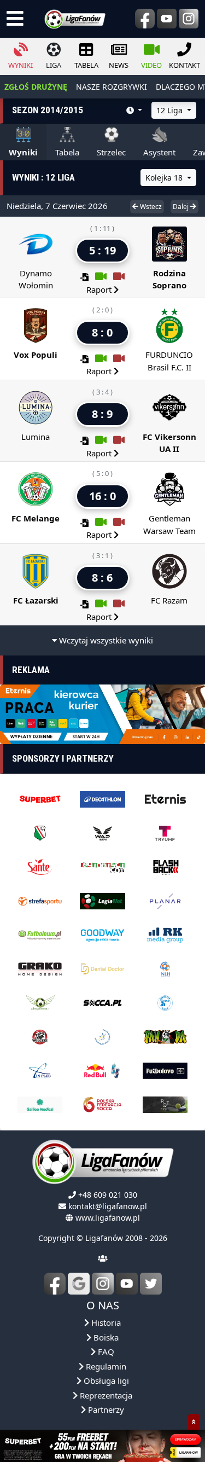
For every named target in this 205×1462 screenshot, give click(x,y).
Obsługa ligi (105, 1380)
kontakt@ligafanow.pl (107, 1206)
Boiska (105, 1337)
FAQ (105, 1351)
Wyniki (23, 152)
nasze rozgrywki (111, 87)
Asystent (159, 152)
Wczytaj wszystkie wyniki (105, 640)
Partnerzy (105, 1409)
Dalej (181, 206)
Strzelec (111, 152)
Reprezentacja (105, 1395)
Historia (105, 1322)
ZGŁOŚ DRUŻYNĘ (35, 87)
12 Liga (170, 110)
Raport (100, 289)
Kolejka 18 (165, 177)
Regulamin (105, 1366)
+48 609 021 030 (107, 1195)
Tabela (67, 152)
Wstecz (150, 206)
